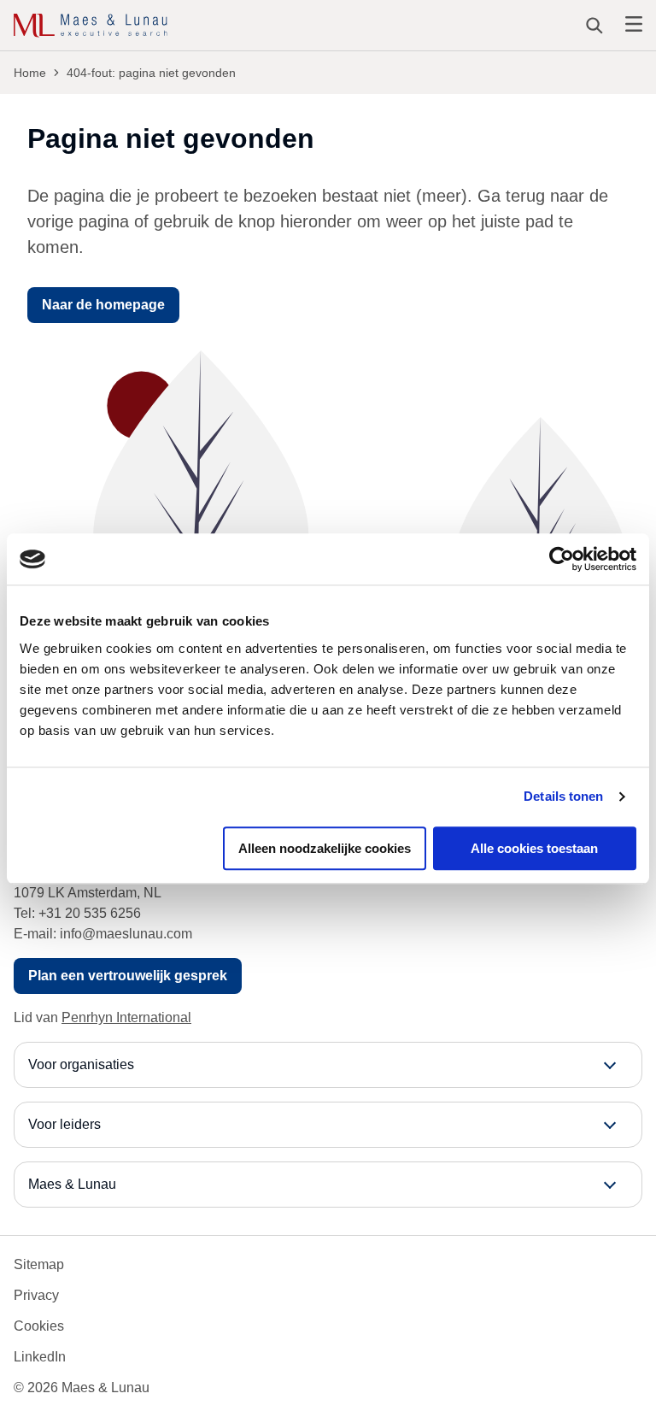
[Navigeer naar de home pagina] (90, 26)
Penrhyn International (126, 1017)
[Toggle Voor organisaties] (328, 1065)
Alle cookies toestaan (534, 848)
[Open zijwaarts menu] (633, 25)
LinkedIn (40, 1356)
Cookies (39, 1326)
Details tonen (563, 796)
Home (30, 72)
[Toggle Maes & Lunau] (328, 1184)
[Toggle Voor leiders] (328, 1124)
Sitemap (39, 1264)
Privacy (36, 1295)
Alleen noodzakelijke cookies (324, 848)
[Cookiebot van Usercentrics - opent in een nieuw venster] (561, 559)
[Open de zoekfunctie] (594, 25)
